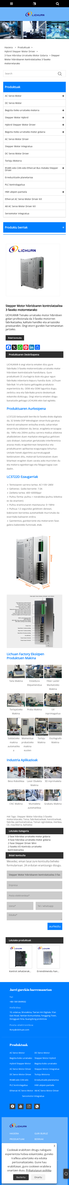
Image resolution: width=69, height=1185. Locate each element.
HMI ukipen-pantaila (16, 191)
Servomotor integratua (17, 213)
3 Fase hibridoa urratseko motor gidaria (26, 55)
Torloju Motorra (13, 160)
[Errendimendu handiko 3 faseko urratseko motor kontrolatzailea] (48, 956)
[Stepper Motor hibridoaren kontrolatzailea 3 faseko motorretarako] (33, 270)
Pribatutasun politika (38, 1170)
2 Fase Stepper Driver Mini (22, 843)
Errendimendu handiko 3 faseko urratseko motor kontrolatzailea (49, 971)
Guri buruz (41, 1133)
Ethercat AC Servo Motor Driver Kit (23, 199)
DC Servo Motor (13, 103)
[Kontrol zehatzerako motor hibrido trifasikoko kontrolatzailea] (20, 956)
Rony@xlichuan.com (19, 1029)
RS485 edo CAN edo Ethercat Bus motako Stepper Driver (31, 169)
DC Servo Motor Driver (17, 153)
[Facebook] (12, 1106)
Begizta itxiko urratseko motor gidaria (25, 131)
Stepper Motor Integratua (18, 146)
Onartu (38, 1177)
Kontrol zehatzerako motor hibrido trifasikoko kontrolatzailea (21, 971)
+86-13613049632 (18, 1001)
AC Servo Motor (13, 95)
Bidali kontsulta (15, 337)
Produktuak (24, 47)
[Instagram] (29, 1106)
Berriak (39, 1139)
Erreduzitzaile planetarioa (19, 177)
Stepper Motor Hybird (16, 117)
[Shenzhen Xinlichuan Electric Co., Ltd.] (34, 13)
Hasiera (14, 1133)
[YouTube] (21, 1106)
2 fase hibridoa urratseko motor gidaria (29, 836)
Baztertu (21, 1177)
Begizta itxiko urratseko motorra (22, 110)
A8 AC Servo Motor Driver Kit (20, 206)
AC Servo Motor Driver (17, 139)
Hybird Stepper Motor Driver (19, 51)
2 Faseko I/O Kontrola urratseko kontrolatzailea (25, 848)
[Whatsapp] (37, 1106)
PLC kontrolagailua (15, 184)
